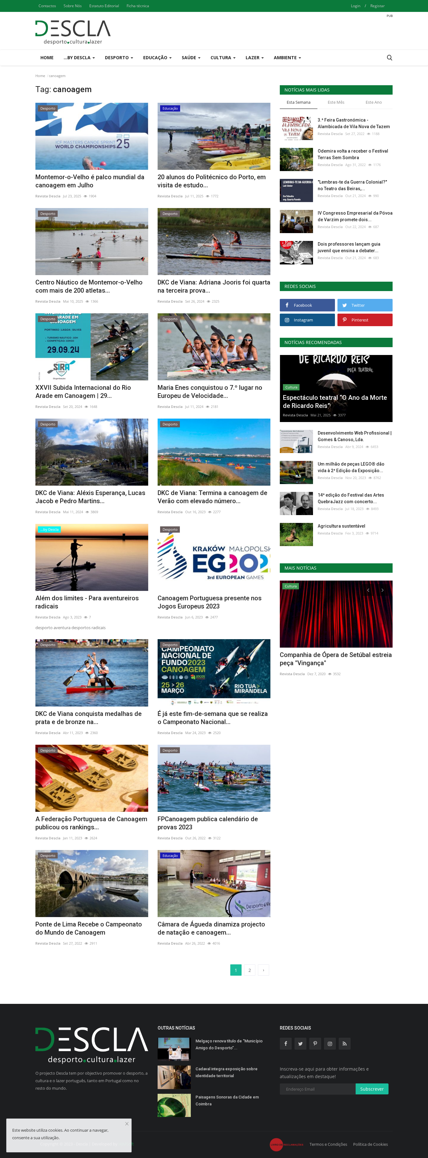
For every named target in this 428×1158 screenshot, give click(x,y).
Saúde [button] (189, 57)
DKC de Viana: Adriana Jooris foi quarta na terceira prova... (214, 286)
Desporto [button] (117, 57)
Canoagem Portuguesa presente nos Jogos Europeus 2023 (210, 602)
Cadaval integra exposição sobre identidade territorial (227, 1072)
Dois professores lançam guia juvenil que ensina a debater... (349, 247)
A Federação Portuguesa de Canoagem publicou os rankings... (91, 823)
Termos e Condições (328, 1144)
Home (47, 57)
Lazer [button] (253, 57)
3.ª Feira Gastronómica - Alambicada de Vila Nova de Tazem (354, 123)
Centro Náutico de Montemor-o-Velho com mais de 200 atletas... (89, 286)
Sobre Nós (73, 5)
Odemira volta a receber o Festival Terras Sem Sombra (353, 154)
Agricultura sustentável (341, 526)
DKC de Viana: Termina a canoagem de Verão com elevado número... (212, 497)
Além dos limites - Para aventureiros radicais (87, 602)
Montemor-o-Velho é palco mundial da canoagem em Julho (89, 181)
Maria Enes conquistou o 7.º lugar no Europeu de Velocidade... (210, 391)
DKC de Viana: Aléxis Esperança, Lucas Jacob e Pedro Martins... (90, 497)
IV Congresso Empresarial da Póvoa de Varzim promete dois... (355, 216)
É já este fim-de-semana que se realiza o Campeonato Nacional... (213, 718)
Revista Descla (47, 196)
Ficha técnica (138, 5)
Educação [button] (156, 57)
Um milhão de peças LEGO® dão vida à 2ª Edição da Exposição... (351, 467)
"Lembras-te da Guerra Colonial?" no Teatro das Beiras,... (352, 185)
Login (355, 5)
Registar (377, 5)
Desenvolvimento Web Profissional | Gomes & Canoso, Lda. (355, 436)
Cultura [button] (221, 57)
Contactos (47, 5)
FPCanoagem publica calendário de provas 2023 (208, 823)
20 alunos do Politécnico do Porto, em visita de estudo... (212, 181)
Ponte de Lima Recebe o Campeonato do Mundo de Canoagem (88, 928)
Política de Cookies (370, 1144)
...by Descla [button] (78, 57)
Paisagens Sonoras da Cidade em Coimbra (227, 1100)
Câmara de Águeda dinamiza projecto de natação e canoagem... (211, 928)
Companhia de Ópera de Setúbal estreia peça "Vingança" (336, 659)
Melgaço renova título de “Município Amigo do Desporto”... (229, 1044)
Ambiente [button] (286, 57)
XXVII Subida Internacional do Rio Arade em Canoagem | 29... (83, 391)
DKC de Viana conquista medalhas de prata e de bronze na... (88, 718)
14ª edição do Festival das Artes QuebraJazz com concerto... (351, 498)
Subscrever (372, 1089)
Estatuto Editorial (104, 5)
